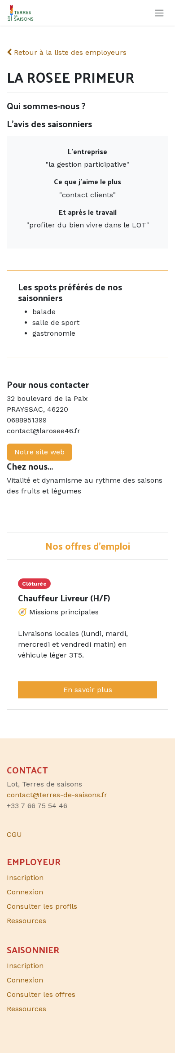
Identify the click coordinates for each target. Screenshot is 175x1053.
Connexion (25, 892)
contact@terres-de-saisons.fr (57, 795)
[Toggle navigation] (159, 13)
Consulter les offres (41, 994)
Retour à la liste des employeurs (69, 52)
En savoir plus (87, 689)
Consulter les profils (42, 906)
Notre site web (39, 452)
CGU (14, 834)
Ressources (26, 920)
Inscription (25, 877)
